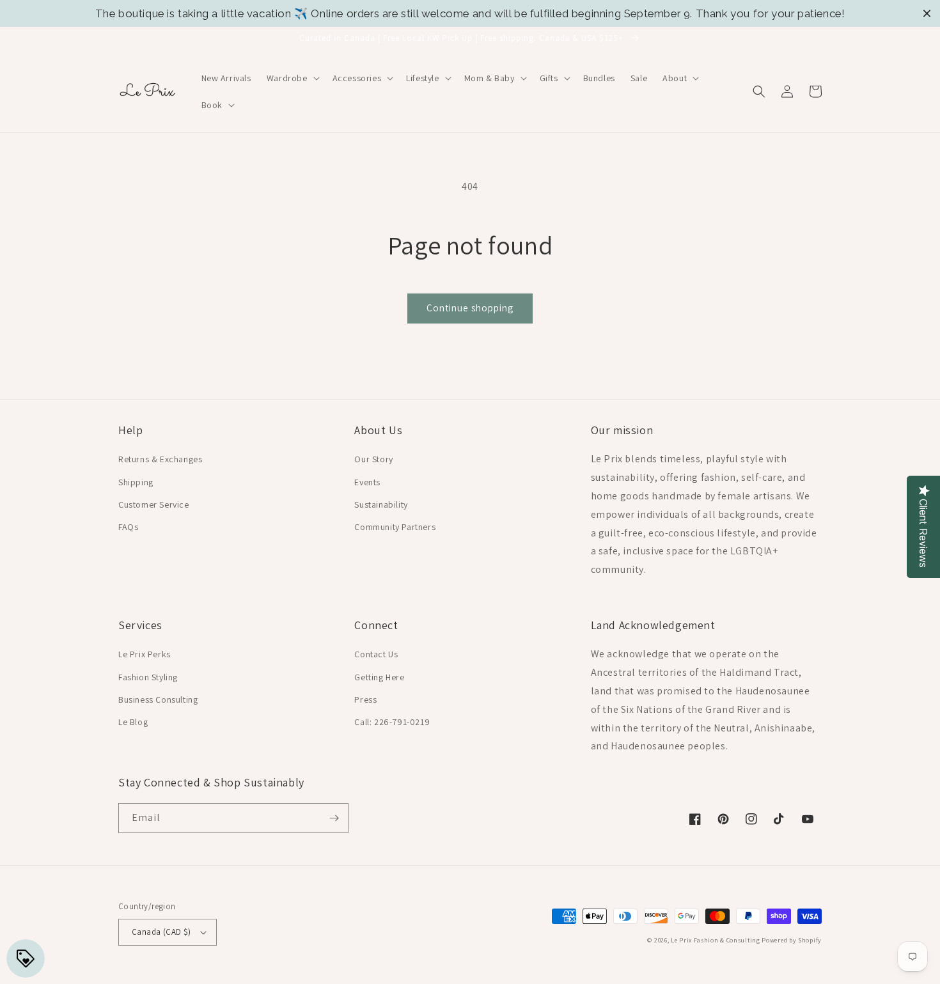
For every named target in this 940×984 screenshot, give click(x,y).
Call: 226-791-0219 (392, 722)
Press (365, 699)
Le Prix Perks (144, 654)
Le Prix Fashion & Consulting (715, 940)
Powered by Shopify (792, 940)
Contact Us (376, 654)
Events (367, 482)
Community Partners (394, 527)
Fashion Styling (148, 677)
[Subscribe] (334, 818)
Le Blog (133, 722)
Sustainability (380, 504)
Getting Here (379, 677)
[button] (292, 78)
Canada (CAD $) (161, 931)
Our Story (373, 459)
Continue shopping (470, 308)
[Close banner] (927, 13)
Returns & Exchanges (160, 459)
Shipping (135, 482)
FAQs (128, 527)
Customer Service (153, 504)
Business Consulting (158, 699)
